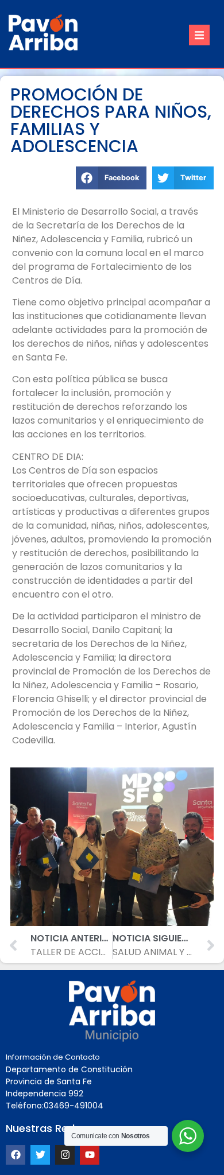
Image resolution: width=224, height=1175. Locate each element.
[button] (199, 35)
